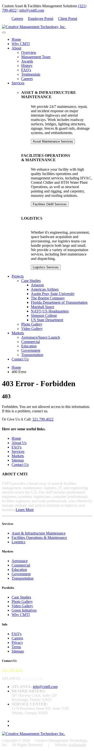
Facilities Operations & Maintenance (39, 537)
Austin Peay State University (53, 294)
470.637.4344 (32, 678)
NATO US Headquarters (50, 311)
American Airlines (45, 289)
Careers (17, 18)
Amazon (37, 285)
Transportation (32, 355)
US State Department (47, 320)
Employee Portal (40, 18)
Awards (27, 61)
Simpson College (44, 315)
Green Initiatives (24, 610)
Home (16, 39)
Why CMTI (21, 44)
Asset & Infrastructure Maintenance (39, 533)
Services (18, 83)
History (27, 66)
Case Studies (31, 281)
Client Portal (67, 18)
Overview (28, 52)
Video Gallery (32, 329)
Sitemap (18, 460)
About (16, 48)
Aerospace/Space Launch (40, 337)
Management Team (35, 57)
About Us (19, 443)
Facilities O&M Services (50, 204)
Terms (16, 647)
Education (29, 346)
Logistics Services (46, 267)
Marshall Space (42, 307)
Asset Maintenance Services (53, 141)
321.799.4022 (43, 419)
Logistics (18, 542)
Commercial (30, 342)
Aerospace (20, 561)
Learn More (25, 510)
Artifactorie (77, 745)
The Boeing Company (48, 298)
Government (30, 350)
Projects (18, 276)
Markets (18, 333)
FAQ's (26, 70)
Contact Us (20, 359)
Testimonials (30, 74)
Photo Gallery (31, 324)
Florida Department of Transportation (59, 302)
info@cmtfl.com (31, 10)
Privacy (17, 642)
